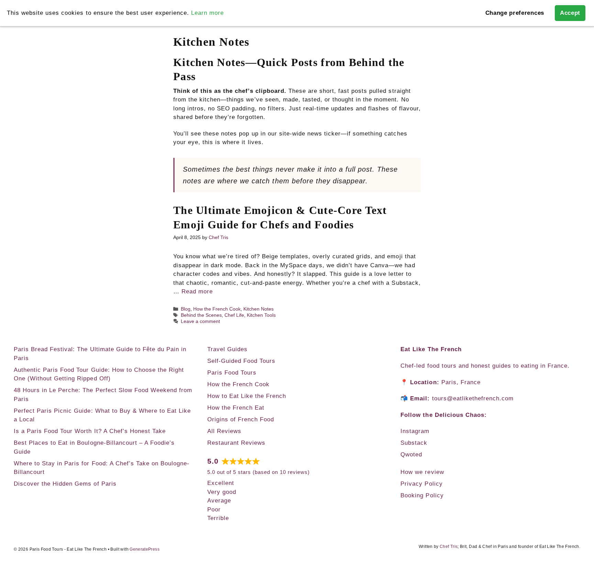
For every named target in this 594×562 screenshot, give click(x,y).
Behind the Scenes (201, 315)
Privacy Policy (421, 483)
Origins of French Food (240, 419)
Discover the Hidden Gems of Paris (65, 483)
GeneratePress (145, 549)
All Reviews (224, 431)
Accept (570, 13)
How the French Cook (217, 309)
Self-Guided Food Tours (241, 361)
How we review (422, 472)
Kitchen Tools (261, 315)
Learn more (207, 13)
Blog (185, 309)
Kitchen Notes (258, 309)
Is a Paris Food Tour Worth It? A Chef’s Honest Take (90, 431)
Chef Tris (449, 546)
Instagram (414, 431)
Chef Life (234, 315)
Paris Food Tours (231, 372)
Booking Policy (421, 495)
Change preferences (514, 13)
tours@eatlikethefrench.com (473, 398)
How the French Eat (235, 407)
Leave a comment (200, 321)
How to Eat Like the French (246, 396)
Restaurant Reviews (236, 443)
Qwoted (411, 454)
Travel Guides (227, 349)
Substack (413, 443)
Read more (197, 291)
